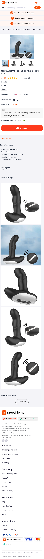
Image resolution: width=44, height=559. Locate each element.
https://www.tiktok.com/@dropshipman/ (3, 440)
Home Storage (27, 29)
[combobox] (21, 95)
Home (2, 29)
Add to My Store (22, 128)
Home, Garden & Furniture (14, 29)
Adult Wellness (37, 29)
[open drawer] (41, 3)
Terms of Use (7, 556)
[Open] (34, 94)
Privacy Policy (18, 556)
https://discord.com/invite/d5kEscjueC (6, 440)
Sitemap (28, 556)
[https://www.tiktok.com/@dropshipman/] (3, 440)
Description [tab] (6, 139)
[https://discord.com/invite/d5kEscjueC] (6, 440)
